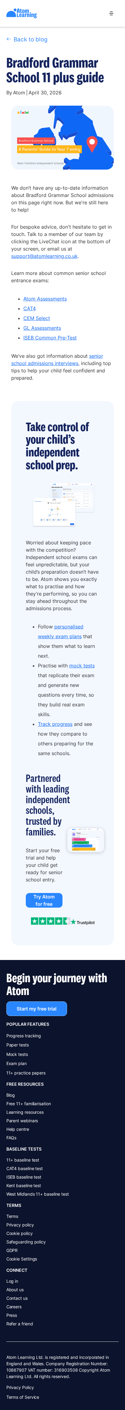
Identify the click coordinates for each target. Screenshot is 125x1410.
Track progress (55, 724)
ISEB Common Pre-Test (50, 338)
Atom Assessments (45, 299)
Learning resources (25, 1112)
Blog (10, 1095)
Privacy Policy (20, 1387)
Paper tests (17, 1044)
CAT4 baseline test (24, 1168)
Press (11, 1315)
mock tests (82, 666)
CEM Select (36, 318)
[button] (111, 13)
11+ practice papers (26, 1072)
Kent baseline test (23, 1185)
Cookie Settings (21, 1258)
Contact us (17, 1298)
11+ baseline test (22, 1159)
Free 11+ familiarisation (28, 1103)
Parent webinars (22, 1120)
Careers (14, 1306)
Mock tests (17, 1054)
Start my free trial (36, 1009)
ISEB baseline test (24, 1177)
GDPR (12, 1250)
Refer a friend (19, 1323)
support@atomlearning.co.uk (44, 256)
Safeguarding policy (26, 1241)
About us (15, 1289)
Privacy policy (20, 1224)
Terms (12, 1216)
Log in (12, 1281)
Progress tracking (23, 1035)
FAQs (11, 1137)
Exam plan (16, 1063)
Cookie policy (19, 1233)
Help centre (17, 1129)
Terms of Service (22, 1397)
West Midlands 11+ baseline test (37, 1194)
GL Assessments (42, 328)
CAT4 (29, 308)
